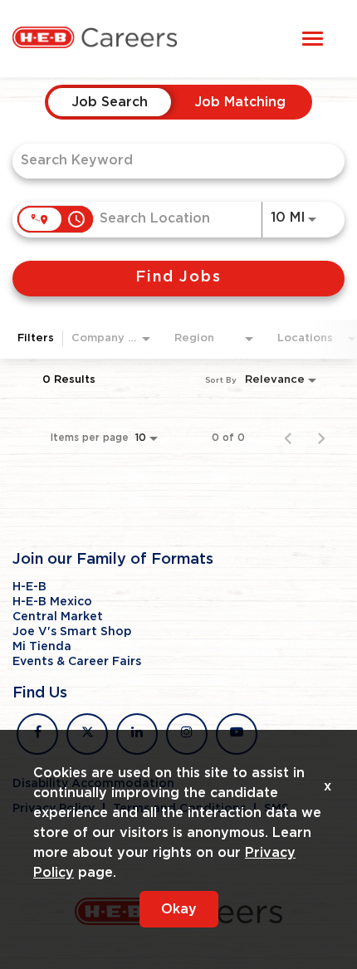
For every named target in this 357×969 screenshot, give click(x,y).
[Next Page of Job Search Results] (321, 437)
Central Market (57, 617)
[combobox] (170, 161)
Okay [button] (179, 909)
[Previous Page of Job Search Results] (288, 437)
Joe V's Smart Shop (71, 632)
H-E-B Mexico (52, 602)
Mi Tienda (41, 647)
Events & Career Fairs (76, 662)
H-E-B (29, 587)
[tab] (109, 102)
